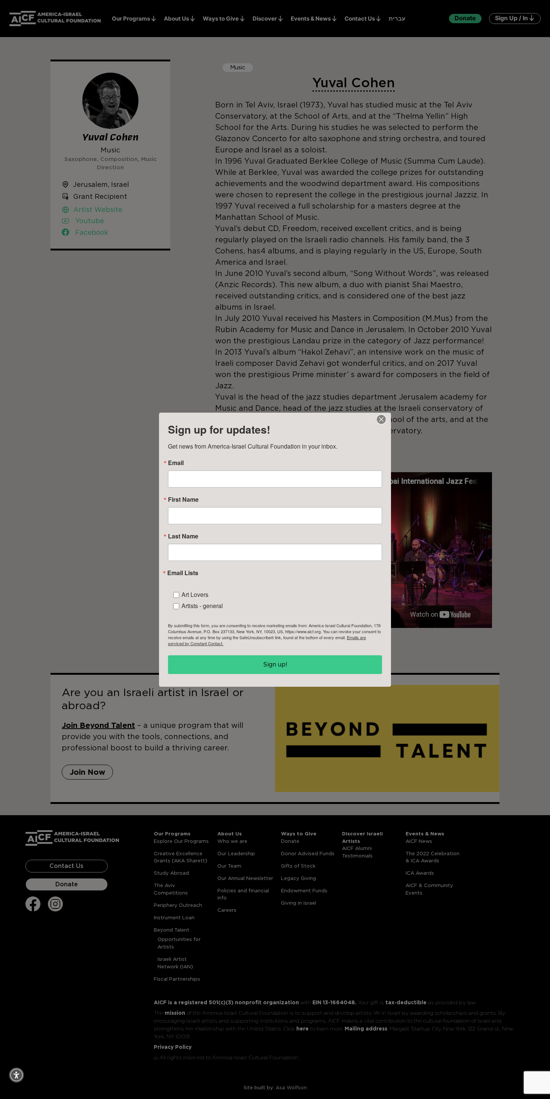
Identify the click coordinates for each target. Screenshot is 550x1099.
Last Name (183, 536)
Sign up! (275, 664)
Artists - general (202, 605)
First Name (183, 500)
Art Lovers (194, 594)
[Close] (381, 419)
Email (176, 463)
